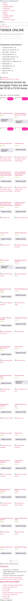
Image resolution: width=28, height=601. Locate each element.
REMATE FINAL (7, 70)
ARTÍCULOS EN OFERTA (10, 50)
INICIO (5, 3)
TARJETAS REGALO (9, 47)
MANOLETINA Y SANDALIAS (11, 61)
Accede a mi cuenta (9, 10)
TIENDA (5, 4)
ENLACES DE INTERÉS (10, 582)
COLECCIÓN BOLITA (9, 54)
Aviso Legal (6, 589)
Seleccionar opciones (4, 120)
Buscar (2, 21)
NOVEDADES (7, 64)
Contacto (4, 566)
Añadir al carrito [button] (21, 149)
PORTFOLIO (6, 8)
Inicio (1, 34)
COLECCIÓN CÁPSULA (10, 57)
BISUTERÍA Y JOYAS (9, 52)
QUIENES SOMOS (8, 6)
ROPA (5, 73)
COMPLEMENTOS (8, 59)
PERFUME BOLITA (8, 66)
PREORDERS (7, 68)
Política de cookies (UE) (10, 587)
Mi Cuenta (6, 590)
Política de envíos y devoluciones (13, 585)
